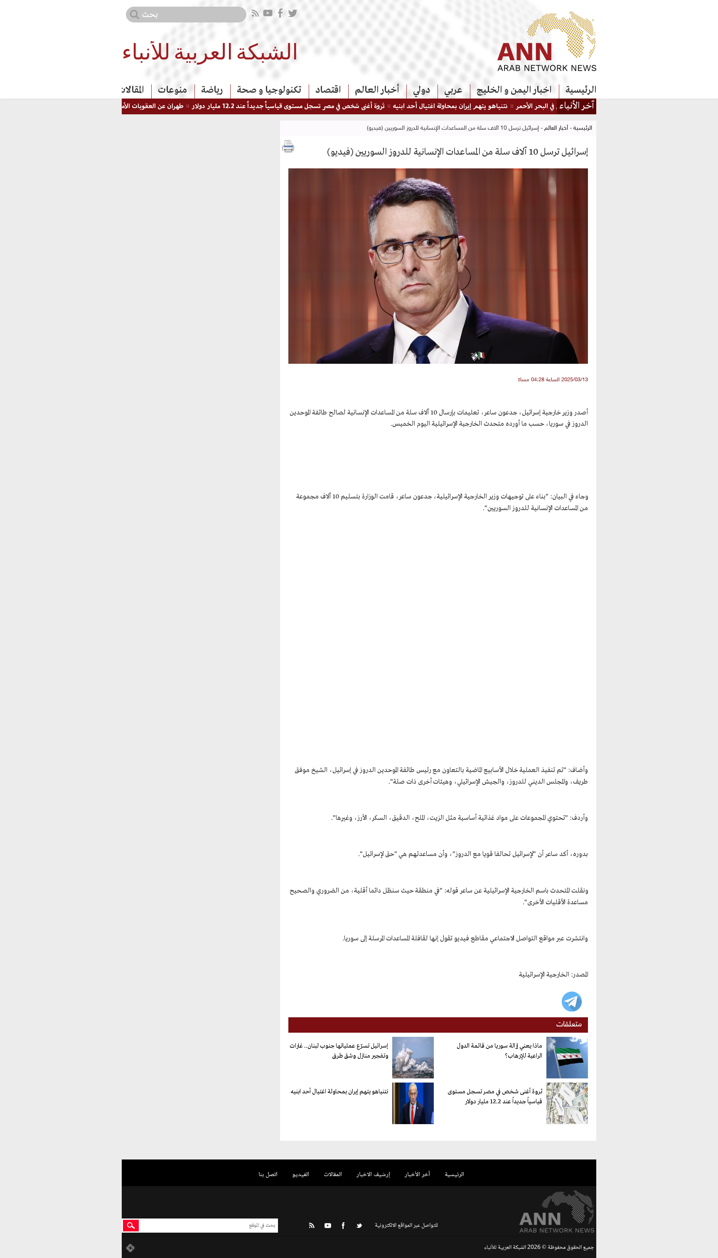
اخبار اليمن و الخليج (514, 90)
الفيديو (300, 1174)
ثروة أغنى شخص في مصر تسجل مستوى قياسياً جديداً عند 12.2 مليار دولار (315, 106)
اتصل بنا (268, 1174)
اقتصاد (328, 90)
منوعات (172, 90)
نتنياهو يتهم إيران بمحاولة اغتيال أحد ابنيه (477, 106)
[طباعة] (288, 146)
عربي (453, 90)
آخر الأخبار (417, 1174)
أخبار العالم (377, 90)
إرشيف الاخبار (373, 1174)
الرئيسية (581, 90)
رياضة (212, 90)
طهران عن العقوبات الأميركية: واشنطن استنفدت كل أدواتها (133, 106)
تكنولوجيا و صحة (269, 90)
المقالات (131, 90)
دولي (421, 90)
